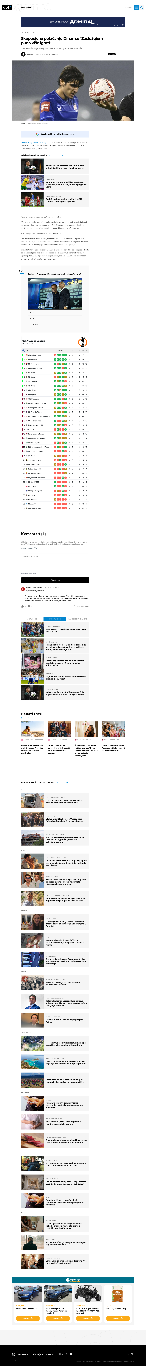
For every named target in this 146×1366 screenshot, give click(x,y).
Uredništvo (86, 1361)
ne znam (85, 280)
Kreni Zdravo (71, 1355)
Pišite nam (79, 1361)
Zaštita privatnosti (117, 1361)
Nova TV (13, 1355)
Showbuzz (51, 1355)
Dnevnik (23, 1355)
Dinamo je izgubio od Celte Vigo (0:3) (36, 142)
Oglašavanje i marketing (95, 1361)
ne (83, 274)
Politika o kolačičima (128, 1361)
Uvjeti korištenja (107, 1361)
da (83, 268)
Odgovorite (83, 606)
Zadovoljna (37, 1355)
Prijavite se (55, 580)
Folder (63, 1355)
